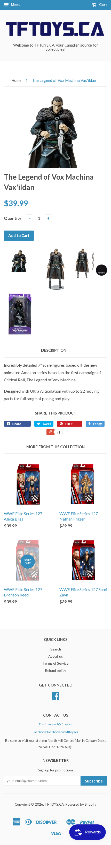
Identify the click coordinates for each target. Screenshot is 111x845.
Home (16, 80)
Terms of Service (55, 663)
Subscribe (94, 781)
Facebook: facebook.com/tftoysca (55, 732)
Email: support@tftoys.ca (55, 724)
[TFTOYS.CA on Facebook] (55, 698)
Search (55, 649)
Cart (102, 4)
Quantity (12, 218)
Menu (15, 4)
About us (55, 656)
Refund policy (55, 670)
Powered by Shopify (80, 804)
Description (53, 350)
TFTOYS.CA (54, 804)
